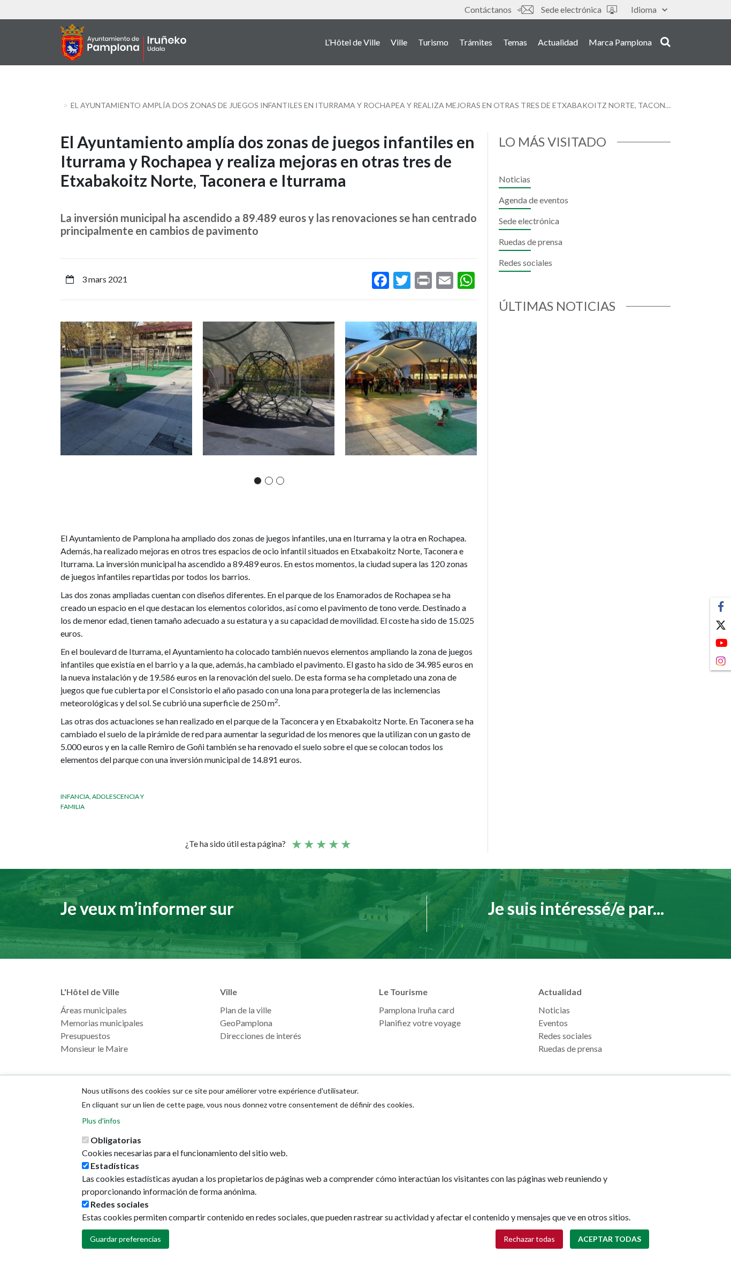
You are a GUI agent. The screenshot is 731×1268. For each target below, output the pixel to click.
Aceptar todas (609, 1238)
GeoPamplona (246, 1023)
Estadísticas (114, 1165)
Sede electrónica (571, 9)
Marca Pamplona (620, 42)
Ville (399, 42)
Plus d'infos (101, 1120)
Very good (345, 839)
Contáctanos (488, 9)
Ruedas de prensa (530, 241)
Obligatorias (115, 1140)
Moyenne (320, 839)
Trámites (475, 42)
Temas (515, 42)
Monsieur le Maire (94, 1048)
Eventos (553, 1023)
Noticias (514, 179)
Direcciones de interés (260, 1035)
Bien (333, 839)
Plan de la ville (245, 1010)
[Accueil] (123, 42)
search (664, 41)
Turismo (433, 42)
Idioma (644, 9)
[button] (257, 481)
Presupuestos (85, 1035)
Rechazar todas (529, 1238)
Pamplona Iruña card (416, 1010)
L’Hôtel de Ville (352, 42)
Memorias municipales (101, 1023)
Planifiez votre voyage (420, 1023)
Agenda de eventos (533, 200)
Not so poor (308, 839)
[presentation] (68, 403)
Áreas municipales (93, 1010)
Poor (296, 839)
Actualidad (558, 42)
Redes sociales (525, 262)
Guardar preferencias (125, 1238)
